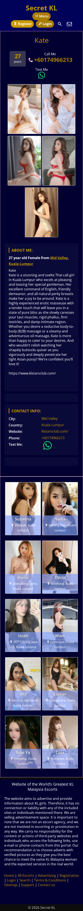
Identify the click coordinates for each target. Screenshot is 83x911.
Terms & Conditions (50, 880)
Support (27, 885)
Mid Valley (59, 257)
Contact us (46, 885)
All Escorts (26, 875)
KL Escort (16, 381)
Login (47, 23)
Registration (69, 875)
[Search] (60, 24)
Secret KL (41, 7)
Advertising (47, 875)
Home (9, 875)
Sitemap (10, 885)
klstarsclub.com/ (55, 431)
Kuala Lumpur (21, 263)
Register (25, 23)
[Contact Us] (69, 24)
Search (24, 880)
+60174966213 (53, 60)
